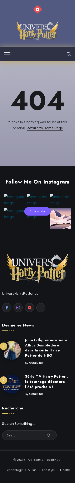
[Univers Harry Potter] (37, 30)
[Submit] (48, 435)
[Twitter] (41, 307)
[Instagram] (18, 307)
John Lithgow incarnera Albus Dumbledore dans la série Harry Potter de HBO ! (46, 347)
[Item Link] (11, 350)
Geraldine (36, 363)
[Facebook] (6, 307)
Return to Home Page (45, 128)
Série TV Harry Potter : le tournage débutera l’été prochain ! (46, 381)
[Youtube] (38, 9)
